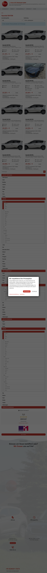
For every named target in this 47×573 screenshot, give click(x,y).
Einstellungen (34, 291)
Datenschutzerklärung (14, 294)
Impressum (22, 294)
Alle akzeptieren (27, 291)
